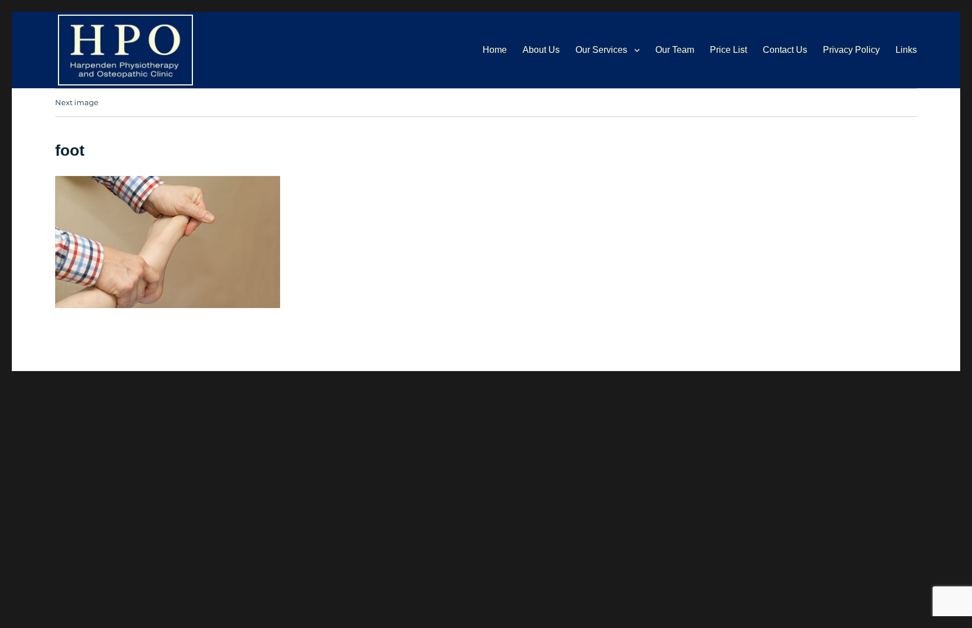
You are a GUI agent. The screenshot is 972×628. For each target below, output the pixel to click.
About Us (541, 50)
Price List (728, 50)
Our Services (601, 50)
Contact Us (785, 50)
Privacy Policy (851, 50)
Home (495, 50)
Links (906, 50)
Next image (76, 102)
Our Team (674, 50)
